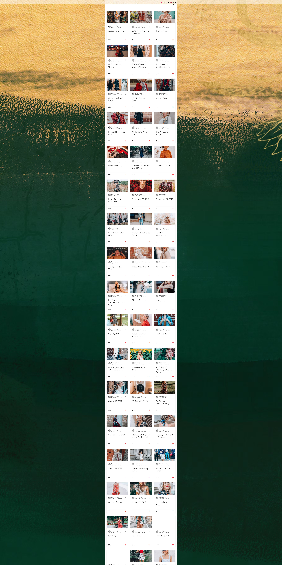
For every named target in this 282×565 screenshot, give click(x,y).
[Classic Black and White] (117, 85)
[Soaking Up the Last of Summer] (164, 421)
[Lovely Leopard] (164, 287)
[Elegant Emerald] (141, 287)
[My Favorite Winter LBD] (141, 118)
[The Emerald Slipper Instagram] (161, 2)
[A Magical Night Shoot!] (117, 253)
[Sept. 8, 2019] (117, 320)
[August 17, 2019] (117, 387)
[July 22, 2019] (141, 522)
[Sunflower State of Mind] (141, 354)
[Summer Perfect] (117, 488)
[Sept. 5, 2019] (164, 320)
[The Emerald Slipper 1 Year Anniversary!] (141, 421)
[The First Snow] (164, 17)
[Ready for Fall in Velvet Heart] (141, 320)
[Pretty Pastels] (164, 556)
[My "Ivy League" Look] (141, 85)
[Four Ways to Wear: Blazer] (164, 455)
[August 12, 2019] (141, 488)
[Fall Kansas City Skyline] (117, 51)
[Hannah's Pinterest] (173, 2)
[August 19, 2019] (117, 455)
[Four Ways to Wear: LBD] (117, 219)
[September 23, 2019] (141, 253)
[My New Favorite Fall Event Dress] (141, 152)
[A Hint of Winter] (164, 85)
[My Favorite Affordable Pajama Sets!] (117, 287)
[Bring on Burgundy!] (117, 421)
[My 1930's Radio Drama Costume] (141, 51)
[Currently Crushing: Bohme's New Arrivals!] (117, 556)
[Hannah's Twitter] (175, 2)
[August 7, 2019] (164, 522)
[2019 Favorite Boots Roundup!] (141, 17)
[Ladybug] (117, 522)
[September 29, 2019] (164, 186)
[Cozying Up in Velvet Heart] (141, 219)
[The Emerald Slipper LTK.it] (166, 2)
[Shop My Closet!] (171, 2)
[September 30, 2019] (141, 186)
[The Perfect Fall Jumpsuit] (164, 118)
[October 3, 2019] (164, 152)
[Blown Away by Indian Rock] (117, 186)
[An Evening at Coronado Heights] (164, 387)
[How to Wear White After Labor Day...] (117, 354)
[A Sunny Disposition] (117, 17)
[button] (173, 5)
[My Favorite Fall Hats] (141, 387)
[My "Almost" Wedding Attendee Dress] (164, 354)
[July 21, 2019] (141, 556)
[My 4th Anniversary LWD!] (141, 455)
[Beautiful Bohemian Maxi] (117, 118)
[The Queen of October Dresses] (164, 51)
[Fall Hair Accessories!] (164, 219)
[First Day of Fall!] (164, 253)
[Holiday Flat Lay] (117, 152)
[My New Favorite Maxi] (164, 488)
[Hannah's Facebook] (168, 2)
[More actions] (126, 27)
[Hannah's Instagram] (164, 2)
